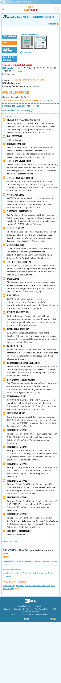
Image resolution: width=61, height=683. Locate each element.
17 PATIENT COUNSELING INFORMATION (21, 379)
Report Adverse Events (13, 561)
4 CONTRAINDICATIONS (15, 194)
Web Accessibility (41, 609)
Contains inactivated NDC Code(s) (17, 65)
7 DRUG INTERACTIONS (15, 245)
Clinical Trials (21, 573)
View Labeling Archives (13, 585)
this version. (48, 100)
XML (33, 106)
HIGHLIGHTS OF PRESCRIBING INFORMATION (23, 119)
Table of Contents (14, 136)
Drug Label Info (9, 36)
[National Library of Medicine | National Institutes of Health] (30, 601)
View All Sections (9, 116)
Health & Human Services (38, 615)
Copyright (17, 609)
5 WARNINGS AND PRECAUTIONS (19, 211)
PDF (28, 106)
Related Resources (7, 50)
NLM (21, 615)
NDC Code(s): (8, 68)
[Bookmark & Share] (54, 619)
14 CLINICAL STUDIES (14, 346)
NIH (13, 615)
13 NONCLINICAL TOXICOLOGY (18, 329)
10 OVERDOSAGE (13, 278)
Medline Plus (9, 573)
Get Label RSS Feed (41, 585)
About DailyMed (24, 606)
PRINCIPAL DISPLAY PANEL (17, 430)
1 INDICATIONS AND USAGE (17, 144)
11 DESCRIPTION (13, 295)
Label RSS (52, 24)
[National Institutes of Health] (4, 2)
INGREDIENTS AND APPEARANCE (19, 531)
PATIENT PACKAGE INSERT (16, 396)
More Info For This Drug (9, 58)
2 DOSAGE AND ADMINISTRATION (19, 161)
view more (21, 71)
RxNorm (28, 585)
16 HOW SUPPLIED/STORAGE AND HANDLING (23, 362)
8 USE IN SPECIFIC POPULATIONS (19, 262)
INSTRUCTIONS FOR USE (16, 413)
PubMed (32, 573)
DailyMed (30, 8)
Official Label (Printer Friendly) (16, 111)
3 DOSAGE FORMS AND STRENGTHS (20, 177)
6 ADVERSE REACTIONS (15, 228)
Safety (6, 42)
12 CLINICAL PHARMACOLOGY (18, 312)
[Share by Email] (51, 619)
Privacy (28, 609)
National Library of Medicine (19, 2)
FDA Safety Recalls (32, 561)
